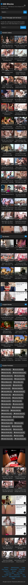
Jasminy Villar (18, 397)
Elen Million (19, 382)
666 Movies (8, 4)
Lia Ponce (6, 407)
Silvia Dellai (17, 426)
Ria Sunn (19, 423)
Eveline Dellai (18, 388)
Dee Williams (7, 382)
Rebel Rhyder (7, 423)
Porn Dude (22, 569)
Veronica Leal (20, 432)
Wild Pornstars (15, 567)
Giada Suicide (19, 391)
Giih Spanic (7, 394)
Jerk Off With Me (18, 231)
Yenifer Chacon (7, 438)
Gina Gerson (18, 394)
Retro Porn (17, 574)
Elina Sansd (7, 385)
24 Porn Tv (21, 571)
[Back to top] (23, 581)
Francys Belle (7, 391)
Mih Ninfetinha (18, 407)
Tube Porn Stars (10, 573)
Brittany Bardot (7, 375)
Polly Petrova (19, 416)
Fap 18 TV (6, 571)
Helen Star (6, 397)
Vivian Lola (19, 435)
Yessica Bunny (20, 438)
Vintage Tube (7, 574)
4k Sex (14, 571)
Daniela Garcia (7, 378)
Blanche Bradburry (19, 372)
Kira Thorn (17, 401)
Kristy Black (7, 404)
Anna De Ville (18, 369)
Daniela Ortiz (20, 378)
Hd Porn (6, 567)
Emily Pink (18, 385)
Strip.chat (3, 232)
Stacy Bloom (7, 429)
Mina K (6, 410)
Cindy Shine (20, 375)
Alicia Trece (7, 369)
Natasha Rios (7, 413)
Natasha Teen (19, 413)
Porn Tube (19, 573)
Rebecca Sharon (8, 419)
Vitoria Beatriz (7, 435)
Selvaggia (6, 426)
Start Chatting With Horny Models (19, 498)
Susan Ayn (18, 429)
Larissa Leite (18, 404)
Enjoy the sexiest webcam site (5, 231)
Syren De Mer (7, 432)
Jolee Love (6, 401)
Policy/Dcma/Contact (14, 576)
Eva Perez (6, 388)
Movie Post (14, 569)
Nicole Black (7, 416)
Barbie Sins (7, 372)
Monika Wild (16, 410)
